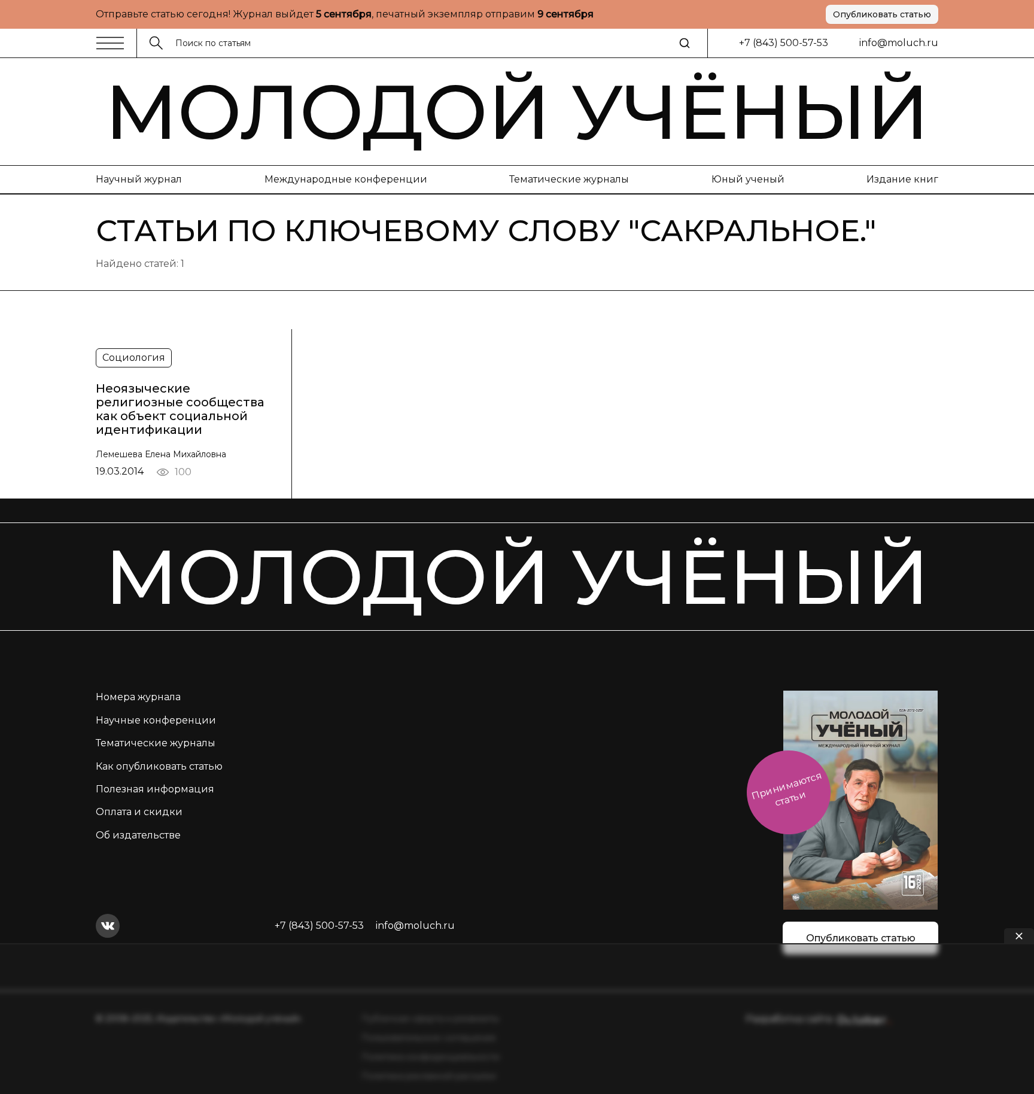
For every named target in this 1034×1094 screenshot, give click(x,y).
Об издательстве (138, 835)
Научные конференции (156, 720)
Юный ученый (747, 179)
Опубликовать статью (882, 14)
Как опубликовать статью (159, 766)
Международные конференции (345, 179)
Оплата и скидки (139, 812)
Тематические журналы (569, 179)
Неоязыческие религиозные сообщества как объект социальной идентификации (180, 409)
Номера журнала (138, 697)
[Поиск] (684, 43)
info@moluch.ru (898, 42)
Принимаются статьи (786, 789)
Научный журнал (139, 179)
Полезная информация (155, 789)
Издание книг (902, 179)
